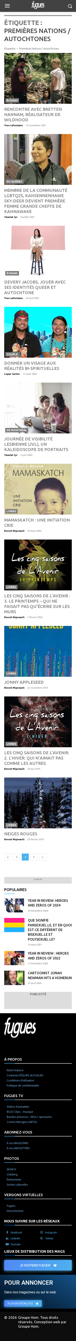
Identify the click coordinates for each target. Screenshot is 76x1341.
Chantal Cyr (11, 217)
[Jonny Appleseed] (38, 651)
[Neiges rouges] (38, 803)
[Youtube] (7, 1244)
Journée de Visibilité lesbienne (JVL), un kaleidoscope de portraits (36, 444)
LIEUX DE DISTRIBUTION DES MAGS (34, 1251)
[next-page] (42, 857)
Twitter (49, 1238)
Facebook (16, 1232)
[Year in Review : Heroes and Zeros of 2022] (14, 958)
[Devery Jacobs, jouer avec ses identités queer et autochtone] (38, 251)
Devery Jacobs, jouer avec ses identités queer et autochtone (35, 287)
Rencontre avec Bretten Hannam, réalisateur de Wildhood (33, 114)
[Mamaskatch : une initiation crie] (38, 489)
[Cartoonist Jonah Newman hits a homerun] (14, 978)
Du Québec (15, 181)
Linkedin (15, 1238)
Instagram (51, 1232)
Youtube (15, 1244)
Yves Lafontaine (13, 125)
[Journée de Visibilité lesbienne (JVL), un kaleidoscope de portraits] (38, 408)
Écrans (12, 100)
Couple (12, 354)
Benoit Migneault (14, 531)
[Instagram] (42, 1233)
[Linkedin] (7, 1238)
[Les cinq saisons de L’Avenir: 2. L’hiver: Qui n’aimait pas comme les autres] (38, 721)
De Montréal (17, 430)
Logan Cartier (12, 374)
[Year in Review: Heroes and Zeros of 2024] (14, 905)
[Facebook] (7, 1233)
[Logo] (38, 5)
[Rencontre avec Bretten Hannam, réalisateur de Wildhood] (38, 78)
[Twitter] (42, 1238)
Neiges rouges (20, 833)
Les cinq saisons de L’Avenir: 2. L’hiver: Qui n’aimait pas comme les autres (36, 758)
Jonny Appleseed (24, 682)
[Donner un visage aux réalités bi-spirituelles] (38, 332)
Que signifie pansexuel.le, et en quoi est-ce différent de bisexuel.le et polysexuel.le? (50, 929)
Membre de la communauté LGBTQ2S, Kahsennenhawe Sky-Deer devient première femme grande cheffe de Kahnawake (35, 201)
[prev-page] (7, 857)
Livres (11, 511)
